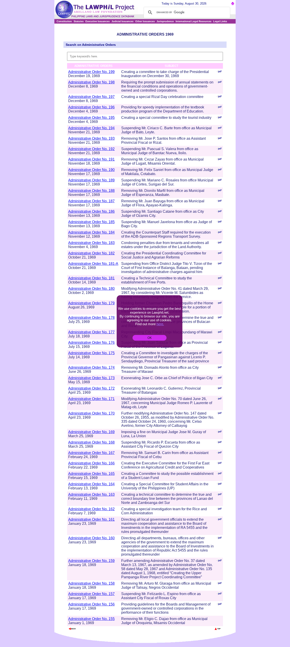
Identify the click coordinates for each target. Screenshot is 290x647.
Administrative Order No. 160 (91, 538)
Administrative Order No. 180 (91, 289)
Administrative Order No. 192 (91, 149)
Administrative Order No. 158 (91, 583)
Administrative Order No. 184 (91, 232)
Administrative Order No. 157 (91, 594)
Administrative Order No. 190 (91, 170)
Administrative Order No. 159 (91, 561)
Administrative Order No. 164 (91, 484)
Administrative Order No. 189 (91, 180)
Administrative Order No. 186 (91, 211)
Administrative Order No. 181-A (93, 264)
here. (160, 324)
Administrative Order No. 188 (91, 191)
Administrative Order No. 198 (91, 82)
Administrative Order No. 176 (91, 342)
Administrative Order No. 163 (91, 494)
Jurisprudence (165, 21)
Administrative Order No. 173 (91, 378)
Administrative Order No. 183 (91, 243)
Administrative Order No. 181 (91, 278)
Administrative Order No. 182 (91, 253)
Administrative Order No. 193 (91, 138)
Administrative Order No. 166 (91, 463)
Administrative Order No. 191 (91, 159)
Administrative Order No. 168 (91, 442)
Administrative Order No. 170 (91, 413)
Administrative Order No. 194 (91, 128)
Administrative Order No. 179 (91, 303)
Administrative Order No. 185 (91, 222)
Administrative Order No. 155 (91, 619)
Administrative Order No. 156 (91, 604)
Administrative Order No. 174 (91, 367)
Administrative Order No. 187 (91, 201)
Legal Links (220, 21)
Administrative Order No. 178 (91, 318)
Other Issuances (145, 21)
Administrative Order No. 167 (91, 453)
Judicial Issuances (122, 21)
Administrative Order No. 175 (91, 353)
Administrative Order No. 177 (91, 332)
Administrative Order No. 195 (91, 118)
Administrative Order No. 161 (91, 519)
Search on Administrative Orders (91, 44)
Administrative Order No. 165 (91, 474)
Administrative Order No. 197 (91, 97)
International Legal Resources (193, 21)
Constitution (64, 21)
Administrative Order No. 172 (91, 388)
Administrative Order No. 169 (91, 432)
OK (149, 337)
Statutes (79, 21)
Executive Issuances (97, 21)
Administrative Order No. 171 (91, 399)
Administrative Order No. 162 (91, 509)
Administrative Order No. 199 (91, 72)
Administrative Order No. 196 (91, 107)
